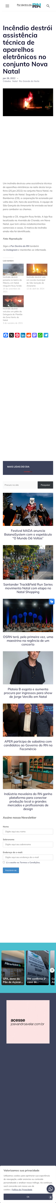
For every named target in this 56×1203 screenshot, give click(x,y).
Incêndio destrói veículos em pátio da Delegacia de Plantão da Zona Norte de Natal (12, 314)
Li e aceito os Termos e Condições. (23, 862)
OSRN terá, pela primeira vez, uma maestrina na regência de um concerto (28, 640)
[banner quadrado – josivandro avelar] (28, 1021)
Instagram (11, 249)
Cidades (7, 81)
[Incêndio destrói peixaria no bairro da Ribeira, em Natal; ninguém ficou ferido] (13, 270)
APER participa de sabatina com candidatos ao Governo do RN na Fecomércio (28, 745)
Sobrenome (8, 839)
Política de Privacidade (22, 1189)
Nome (6, 826)
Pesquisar (45, 485)
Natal (15, 81)
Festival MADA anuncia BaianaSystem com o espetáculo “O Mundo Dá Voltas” (28, 534)
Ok (28, 1196)
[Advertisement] (28, 148)
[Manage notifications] (50, 1197)
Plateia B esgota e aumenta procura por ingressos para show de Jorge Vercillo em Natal (28, 693)
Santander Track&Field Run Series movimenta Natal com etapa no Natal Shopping (28, 588)
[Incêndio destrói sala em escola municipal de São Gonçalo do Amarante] (37, 270)
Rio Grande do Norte (29, 81)
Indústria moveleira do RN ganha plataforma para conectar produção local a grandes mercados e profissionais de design (28, 801)
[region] (28, 1184)
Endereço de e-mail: (13, 852)
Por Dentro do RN (19, 246)
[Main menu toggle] (7, 6)
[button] (48, 6)
